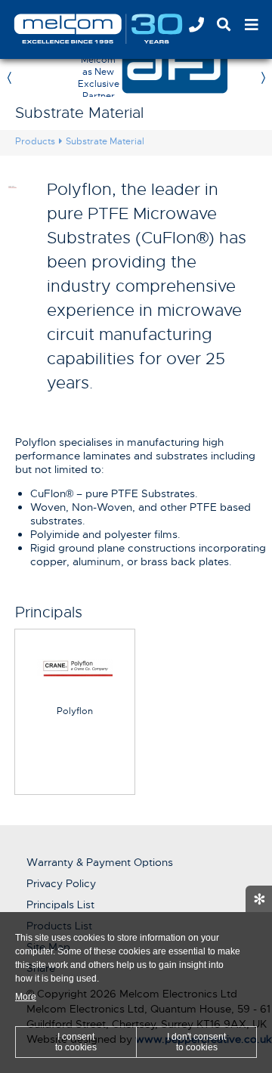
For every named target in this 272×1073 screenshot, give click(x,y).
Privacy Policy (61, 883)
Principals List (60, 904)
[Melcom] (117, 29)
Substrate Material (105, 141)
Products (35, 141)
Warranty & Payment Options (99, 862)
